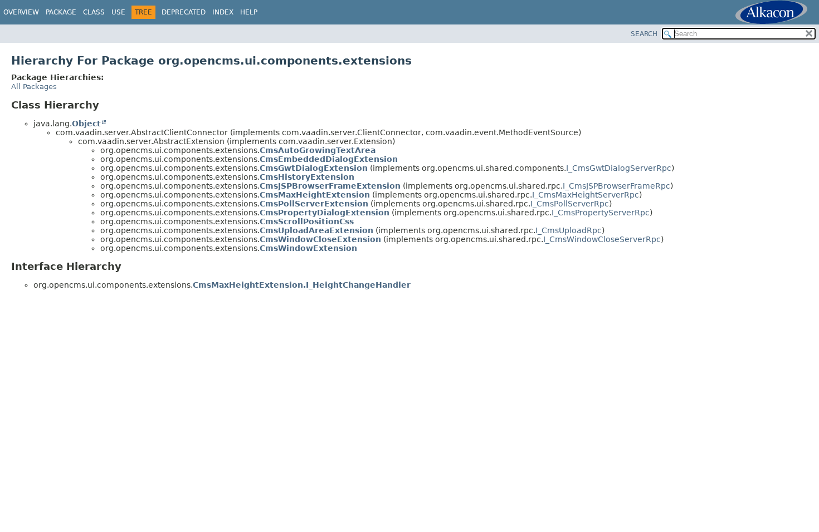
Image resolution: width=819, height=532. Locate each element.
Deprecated (184, 12)
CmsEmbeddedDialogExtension (329, 159)
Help (248, 12)
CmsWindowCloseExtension (320, 239)
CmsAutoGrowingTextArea (318, 150)
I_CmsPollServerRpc (569, 203)
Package (61, 12)
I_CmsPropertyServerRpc (601, 212)
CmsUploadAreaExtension (316, 230)
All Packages (34, 86)
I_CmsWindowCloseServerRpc (602, 239)
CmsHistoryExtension (307, 177)
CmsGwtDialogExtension (314, 168)
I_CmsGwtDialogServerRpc (618, 168)
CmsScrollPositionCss (307, 221)
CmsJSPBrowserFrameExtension (330, 185)
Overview (21, 12)
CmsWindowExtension (308, 248)
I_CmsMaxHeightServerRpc (585, 194)
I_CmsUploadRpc (568, 230)
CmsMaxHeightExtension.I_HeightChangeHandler (302, 284)
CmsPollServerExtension (314, 203)
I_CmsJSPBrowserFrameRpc (616, 185)
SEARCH (644, 34)
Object (86, 123)
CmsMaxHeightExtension (315, 194)
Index (222, 12)
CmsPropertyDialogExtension (324, 212)
